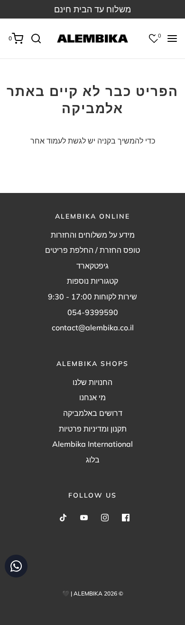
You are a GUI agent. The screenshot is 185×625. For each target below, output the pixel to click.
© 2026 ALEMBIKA (98, 593)
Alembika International (92, 444)
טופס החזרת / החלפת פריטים (92, 250)
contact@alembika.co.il (93, 327)
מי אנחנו (92, 397)
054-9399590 (92, 312)
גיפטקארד (92, 265)
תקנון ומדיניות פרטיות (93, 428)
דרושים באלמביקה (92, 413)
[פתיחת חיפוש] (39, 38)
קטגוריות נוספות (92, 281)
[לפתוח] (172, 38)
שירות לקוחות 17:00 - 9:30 (92, 296)
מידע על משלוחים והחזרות (93, 235)
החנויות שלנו (92, 382)
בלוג (93, 459)
